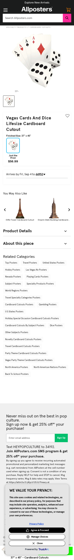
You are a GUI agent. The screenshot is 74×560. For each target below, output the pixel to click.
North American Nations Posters (50, 367)
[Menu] (5, 10)
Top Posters (11, 263)
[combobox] (33, 18)
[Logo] (37, 9)
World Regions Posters (16, 291)
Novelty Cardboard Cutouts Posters (23, 339)
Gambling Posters (47, 305)
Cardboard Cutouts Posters (19, 305)
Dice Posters (56, 325)
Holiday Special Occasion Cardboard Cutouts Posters (32, 318)
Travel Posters (30, 263)
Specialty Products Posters (40, 284)
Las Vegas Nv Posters (36, 270)
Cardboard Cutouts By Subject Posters (24, 325)
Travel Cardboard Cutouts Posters (22, 346)
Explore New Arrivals (37, 2)
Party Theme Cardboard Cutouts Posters (25, 353)
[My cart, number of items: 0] (68, 9)
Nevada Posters (13, 277)
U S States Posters (14, 312)
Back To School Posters (17, 374)
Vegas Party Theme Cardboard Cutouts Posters (28, 360)
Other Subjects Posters (16, 332)
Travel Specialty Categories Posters (22, 298)
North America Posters (16, 367)
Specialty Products (16, 27)
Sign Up (61, 438)
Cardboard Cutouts (40, 27)
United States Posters (53, 263)
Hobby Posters (12, 270)
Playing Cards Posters (37, 277)
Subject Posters (13, 284)
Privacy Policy (36, 523)
